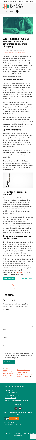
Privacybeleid (18, 435)
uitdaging (12, 287)
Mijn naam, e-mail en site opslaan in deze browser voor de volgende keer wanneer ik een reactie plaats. (19, 356)
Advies (6, 52)
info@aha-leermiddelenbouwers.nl (13, 1)
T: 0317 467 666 (28, 1)
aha (5, 285)
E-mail (5, 337)
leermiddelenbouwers (23, 285)
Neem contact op (9, 278)
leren (5, 287)
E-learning (11, 52)
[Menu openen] (4, 11)
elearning (11, 285)
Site (4, 345)
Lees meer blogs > (27, 278)
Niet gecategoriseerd (20, 52)
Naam (5, 329)
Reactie (6, 310)
